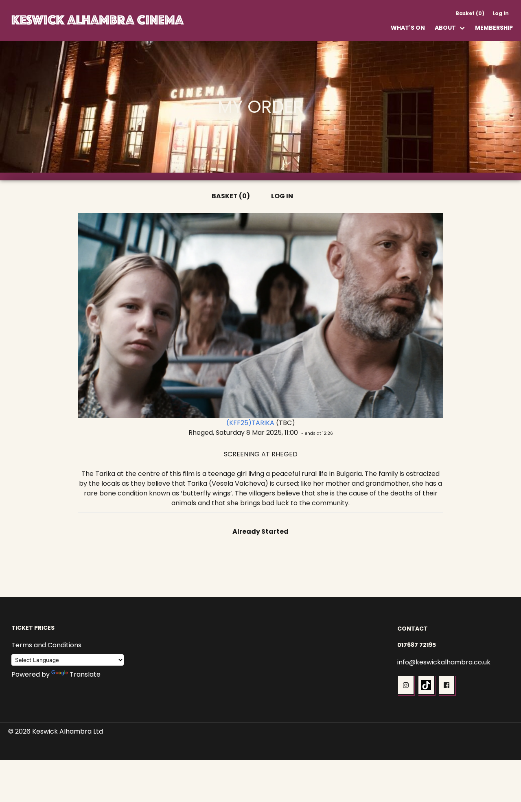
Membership (494, 28)
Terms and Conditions (46, 645)
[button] (405, 685)
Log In (501, 13)
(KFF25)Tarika (250, 422)
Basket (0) (469, 13)
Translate (85, 674)
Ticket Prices (33, 628)
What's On (408, 28)
